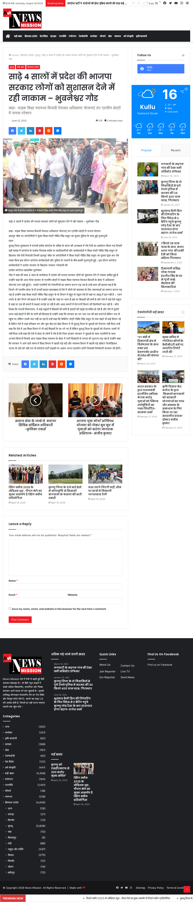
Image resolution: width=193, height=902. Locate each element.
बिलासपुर (12, 837)
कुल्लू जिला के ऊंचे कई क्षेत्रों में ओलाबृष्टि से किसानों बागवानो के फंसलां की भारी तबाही (65, 492)
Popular (146, 150)
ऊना (10, 808)
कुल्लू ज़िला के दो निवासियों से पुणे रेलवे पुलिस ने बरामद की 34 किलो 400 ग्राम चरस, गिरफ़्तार (171, 191)
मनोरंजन (72, 36)
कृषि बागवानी (141, 36)
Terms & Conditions (177, 887)
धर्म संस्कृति (128, 36)
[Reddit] (48, 131)
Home (15, 55)
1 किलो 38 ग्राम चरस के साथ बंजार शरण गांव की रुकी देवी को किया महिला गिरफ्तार (172, 250)
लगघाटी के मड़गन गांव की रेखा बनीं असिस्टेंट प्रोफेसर (172, 167)
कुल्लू (37, 55)
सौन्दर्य (103, 36)
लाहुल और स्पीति (15, 849)
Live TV (125, 671)
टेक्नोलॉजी (83, 36)
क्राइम (53, 36)
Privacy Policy (156, 887)
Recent (175, 150)
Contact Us (127, 665)
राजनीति (62, 36)
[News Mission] (22, 18)
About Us (104, 664)
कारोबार (93, 36)
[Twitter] (21, 131)
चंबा (9, 831)
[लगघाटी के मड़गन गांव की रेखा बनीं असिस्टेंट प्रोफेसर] (147, 169)
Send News (127, 677)
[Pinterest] (39, 131)
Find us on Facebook (160, 664)
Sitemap (140, 887)
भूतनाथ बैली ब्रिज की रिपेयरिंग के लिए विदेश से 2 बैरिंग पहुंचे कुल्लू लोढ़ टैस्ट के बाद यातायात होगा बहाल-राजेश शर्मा (172, 222)
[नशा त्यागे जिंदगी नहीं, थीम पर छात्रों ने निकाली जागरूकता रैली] (105, 474)
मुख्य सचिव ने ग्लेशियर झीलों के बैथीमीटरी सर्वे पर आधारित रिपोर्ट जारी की (172, 344)
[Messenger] (57, 131)
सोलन (10, 866)
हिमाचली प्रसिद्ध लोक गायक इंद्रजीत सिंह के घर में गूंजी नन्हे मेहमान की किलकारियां (171, 278)
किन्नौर (11, 820)
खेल (110, 36)
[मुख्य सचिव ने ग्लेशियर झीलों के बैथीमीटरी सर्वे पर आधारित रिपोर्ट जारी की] (173, 327)
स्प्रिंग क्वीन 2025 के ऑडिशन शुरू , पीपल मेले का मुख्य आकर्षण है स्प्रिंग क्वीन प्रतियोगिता (25, 492)
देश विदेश (44, 36)
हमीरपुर (11, 872)
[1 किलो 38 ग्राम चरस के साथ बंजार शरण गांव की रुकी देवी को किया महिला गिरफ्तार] (147, 249)
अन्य (7, 726)
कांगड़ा (11, 814)
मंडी (9, 843)
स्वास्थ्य (117, 36)
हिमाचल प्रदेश (31, 36)
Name (13, 580)
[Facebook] (12, 131)
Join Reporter (107, 671)
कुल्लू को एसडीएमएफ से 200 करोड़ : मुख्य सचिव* (60, 770)
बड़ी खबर (18, 36)
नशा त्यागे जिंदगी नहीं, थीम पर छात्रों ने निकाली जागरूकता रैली (104, 490)
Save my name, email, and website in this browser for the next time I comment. (59, 608)
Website (72, 594)
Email (13, 594)
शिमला (11, 855)
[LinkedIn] (30, 131)
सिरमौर (11, 860)
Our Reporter (107, 677)
